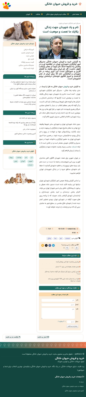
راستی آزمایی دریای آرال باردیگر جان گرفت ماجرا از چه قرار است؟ (62, 272)
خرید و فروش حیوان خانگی (61, 4)
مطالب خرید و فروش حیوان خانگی (56, 14)
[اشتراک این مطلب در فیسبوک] (49, 245)
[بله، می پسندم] (76, 248)
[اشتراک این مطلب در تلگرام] (53, 245)
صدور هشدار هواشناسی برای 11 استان (67, 267)
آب (31, 157)
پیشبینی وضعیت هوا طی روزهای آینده (67, 262)
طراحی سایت (30, 56)
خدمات (74, 147)
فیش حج (31, 59)
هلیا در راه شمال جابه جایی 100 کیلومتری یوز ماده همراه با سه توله (64, 280)
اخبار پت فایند (42, 337)
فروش (65, 86)
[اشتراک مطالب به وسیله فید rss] (42, 245)
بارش (15, 161)
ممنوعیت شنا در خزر (29, 129)
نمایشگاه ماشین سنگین (26, 65)
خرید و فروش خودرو (28, 53)
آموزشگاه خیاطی (29, 49)
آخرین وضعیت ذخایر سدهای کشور (25, 134)
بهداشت (19, 157)
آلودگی (23, 161)
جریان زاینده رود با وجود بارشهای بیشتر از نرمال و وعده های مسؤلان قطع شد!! (23, 83)
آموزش (28, 14)
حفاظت (38, 14)
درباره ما (81, 382)
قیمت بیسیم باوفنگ (27, 62)
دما (55, 238)
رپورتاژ (11, 157)
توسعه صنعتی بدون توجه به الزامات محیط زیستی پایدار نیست (23, 103)
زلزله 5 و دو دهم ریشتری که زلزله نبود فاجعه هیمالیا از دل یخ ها (22, 123)
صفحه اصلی (76, 14)
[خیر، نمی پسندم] (67, 248)
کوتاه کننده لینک (28, 68)
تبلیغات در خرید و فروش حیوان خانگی (73, 386)
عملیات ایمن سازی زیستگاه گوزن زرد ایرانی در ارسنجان (23, 89)
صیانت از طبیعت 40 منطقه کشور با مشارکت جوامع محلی (25, 96)
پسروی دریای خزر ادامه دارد (27, 118)
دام (61, 238)
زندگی (49, 238)
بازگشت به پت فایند (12, 337)
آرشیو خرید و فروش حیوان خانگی (74, 391)
